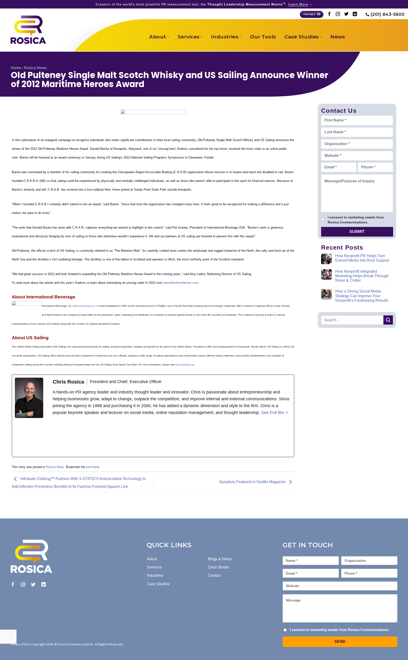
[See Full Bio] (287, 412)
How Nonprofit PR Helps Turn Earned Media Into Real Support (362, 258)
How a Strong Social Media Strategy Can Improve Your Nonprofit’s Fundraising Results (361, 295)
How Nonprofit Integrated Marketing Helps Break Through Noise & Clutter (362, 275)
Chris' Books (218, 567)
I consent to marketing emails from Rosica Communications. (356, 219)
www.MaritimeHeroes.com (180, 282)
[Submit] (388, 320)
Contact (214, 575)
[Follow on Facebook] (329, 14)
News (337, 37)
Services (188, 37)
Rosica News (35, 68)
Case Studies (302, 37)
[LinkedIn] (88, 436)
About (157, 37)
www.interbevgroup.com (86, 306)
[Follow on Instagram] (338, 14)
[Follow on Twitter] (346, 14)
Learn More (298, 4)
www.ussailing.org (184, 364)
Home (16, 68)
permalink (92, 467)
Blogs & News (220, 559)
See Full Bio (272, 412)
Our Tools (263, 37)
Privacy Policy (20, 644)
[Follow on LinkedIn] (355, 14)
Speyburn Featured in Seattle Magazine (253, 482)
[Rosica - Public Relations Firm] (28, 30)
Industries (224, 37)
